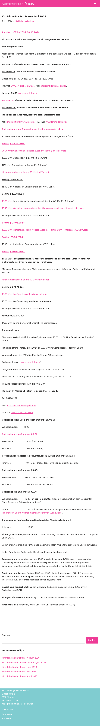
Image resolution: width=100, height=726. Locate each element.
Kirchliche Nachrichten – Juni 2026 (19, 667)
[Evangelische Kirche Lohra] (18, 3)
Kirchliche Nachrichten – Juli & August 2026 (24, 662)
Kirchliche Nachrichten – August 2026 (21, 657)
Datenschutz (8, 709)
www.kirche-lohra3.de (56, 122)
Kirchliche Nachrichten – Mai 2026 (19, 671)
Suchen (6, 635)
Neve (35, 723)
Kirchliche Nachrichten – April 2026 (19, 676)
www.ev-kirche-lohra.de (23, 86)
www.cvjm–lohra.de (30, 362)
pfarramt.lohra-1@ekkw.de (20, 703)
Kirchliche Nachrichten (24, 21)
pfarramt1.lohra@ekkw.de (53, 86)
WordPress (61, 723)
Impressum (7, 714)
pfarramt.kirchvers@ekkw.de (21, 122)
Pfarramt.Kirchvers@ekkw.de (21, 405)
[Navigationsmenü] (95, 3)
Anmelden (7, 718)
